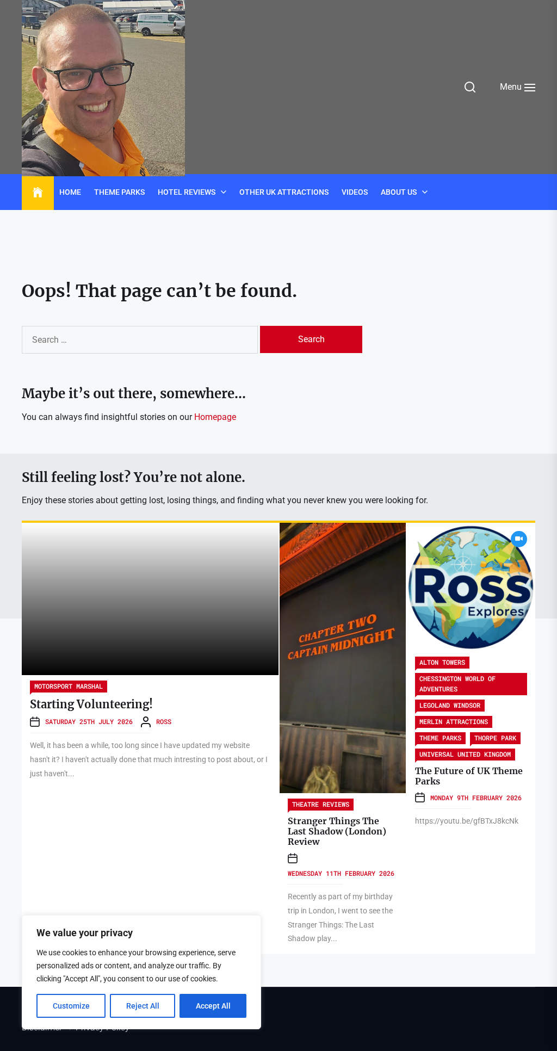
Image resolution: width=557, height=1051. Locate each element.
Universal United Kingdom (465, 754)
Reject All (142, 1005)
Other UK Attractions (284, 192)
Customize (71, 1005)
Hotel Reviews (186, 192)
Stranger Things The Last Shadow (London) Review (337, 831)
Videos (355, 192)
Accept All (213, 1005)
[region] (141, 972)
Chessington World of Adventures (457, 683)
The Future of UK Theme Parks (469, 776)
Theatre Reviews (320, 804)
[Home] (38, 192)
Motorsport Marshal (68, 686)
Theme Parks (119, 192)
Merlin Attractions (453, 721)
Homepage (215, 417)
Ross (163, 721)
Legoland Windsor (449, 705)
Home (70, 192)
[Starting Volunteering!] (150, 599)
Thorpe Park (495, 737)
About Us (399, 192)
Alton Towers (442, 662)
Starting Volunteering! (91, 704)
